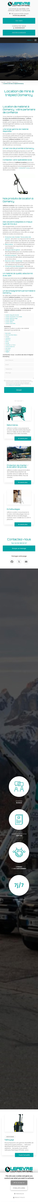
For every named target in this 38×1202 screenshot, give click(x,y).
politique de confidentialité (14, 385)
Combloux (7, 338)
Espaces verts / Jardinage (13, 261)
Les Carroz (8, 348)
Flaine (6, 341)
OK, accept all (19, 1183)
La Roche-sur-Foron (10, 345)
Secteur (9, 82)
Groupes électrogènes (12, 250)
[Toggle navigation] (32, 40)
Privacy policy (20, 1197)
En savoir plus (22, 438)
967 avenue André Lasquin (20, 14)
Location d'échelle (9, 320)
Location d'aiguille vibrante (12, 315)
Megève (7, 351)
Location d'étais (9, 321)
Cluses (7, 336)
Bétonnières (9, 244)
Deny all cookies (19, 1188)
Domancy (15, 82)
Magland (7, 350)
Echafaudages (13, 509)
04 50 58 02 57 (20, 28)
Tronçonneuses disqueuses (14, 266)
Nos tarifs (19, 21)
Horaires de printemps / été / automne (23, 1140)
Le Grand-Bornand (10, 346)
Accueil (3, 82)
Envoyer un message (19, 33)
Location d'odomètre (10, 323)
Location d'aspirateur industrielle (13, 316)
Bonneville (8, 333)
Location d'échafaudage (11, 318)
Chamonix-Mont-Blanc (11, 335)
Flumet (7, 343)
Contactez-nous (23, 168)
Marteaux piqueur (11, 255)
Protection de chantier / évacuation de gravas (18, 238)
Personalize (20, 1194)
